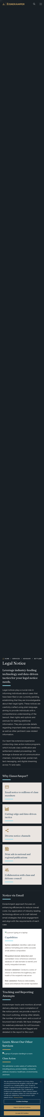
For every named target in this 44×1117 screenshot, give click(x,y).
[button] (40, 4)
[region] (22, 1097)
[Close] (40, 1082)
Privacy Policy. (18, 1097)
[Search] (34, 4)
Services (16, 658)
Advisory (27, 658)
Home (7, 658)
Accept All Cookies (21, 1113)
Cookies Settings (22, 1101)
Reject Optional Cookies (22, 1107)
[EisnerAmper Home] (13, 4)
